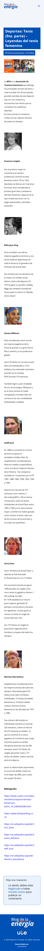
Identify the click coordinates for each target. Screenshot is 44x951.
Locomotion (22, 946)
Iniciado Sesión (17, 892)
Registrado (14, 888)
